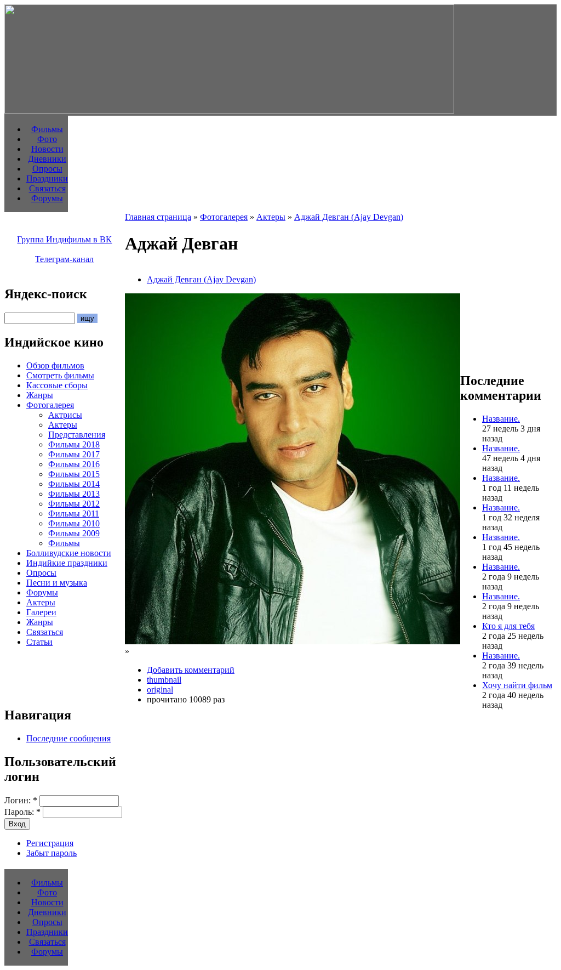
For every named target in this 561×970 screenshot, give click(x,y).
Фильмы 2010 (74, 523)
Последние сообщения (68, 738)
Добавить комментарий (190, 669)
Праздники (47, 178)
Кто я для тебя (508, 626)
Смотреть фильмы (60, 375)
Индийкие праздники (66, 563)
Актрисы (65, 414)
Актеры (62, 424)
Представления (76, 434)
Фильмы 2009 (74, 533)
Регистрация (49, 843)
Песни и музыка (56, 582)
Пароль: (22, 811)
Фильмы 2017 (74, 454)
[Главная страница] (229, 110)
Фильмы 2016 (74, 464)
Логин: (20, 800)
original (160, 689)
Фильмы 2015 (74, 474)
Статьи (39, 641)
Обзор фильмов (55, 365)
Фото (47, 139)
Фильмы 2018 (74, 444)
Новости (47, 149)
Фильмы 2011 (73, 513)
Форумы (47, 198)
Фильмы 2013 (74, 493)
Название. (501, 418)
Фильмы (47, 129)
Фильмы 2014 (74, 484)
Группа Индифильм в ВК (64, 239)
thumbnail (164, 679)
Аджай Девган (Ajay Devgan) (348, 217)
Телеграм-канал (64, 259)
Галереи (41, 612)
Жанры (39, 395)
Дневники (47, 158)
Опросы (47, 168)
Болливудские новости (68, 553)
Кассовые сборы (57, 385)
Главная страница (158, 217)
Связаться (47, 188)
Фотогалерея (50, 405)
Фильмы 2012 (74, 503)
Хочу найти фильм (517, 685)
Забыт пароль (51, 853)
